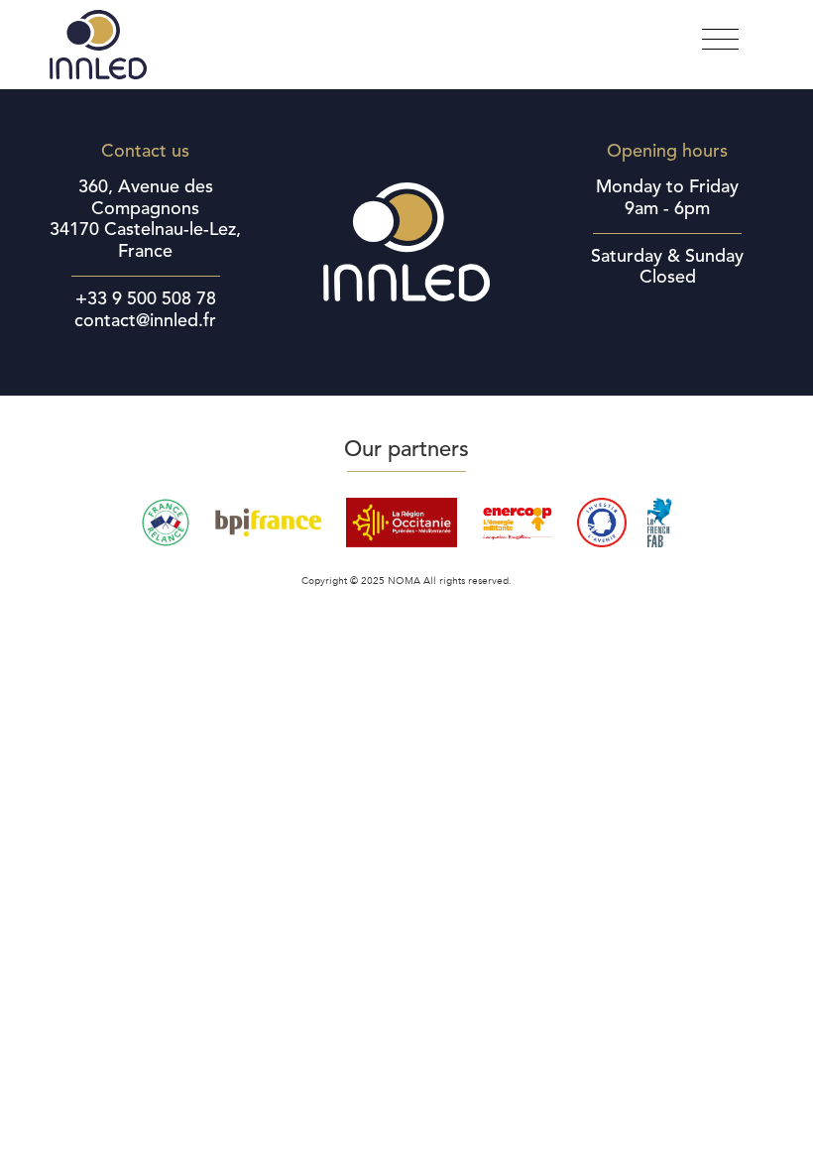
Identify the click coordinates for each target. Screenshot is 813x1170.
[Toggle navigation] (720, 40)
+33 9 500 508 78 (145, 299)
